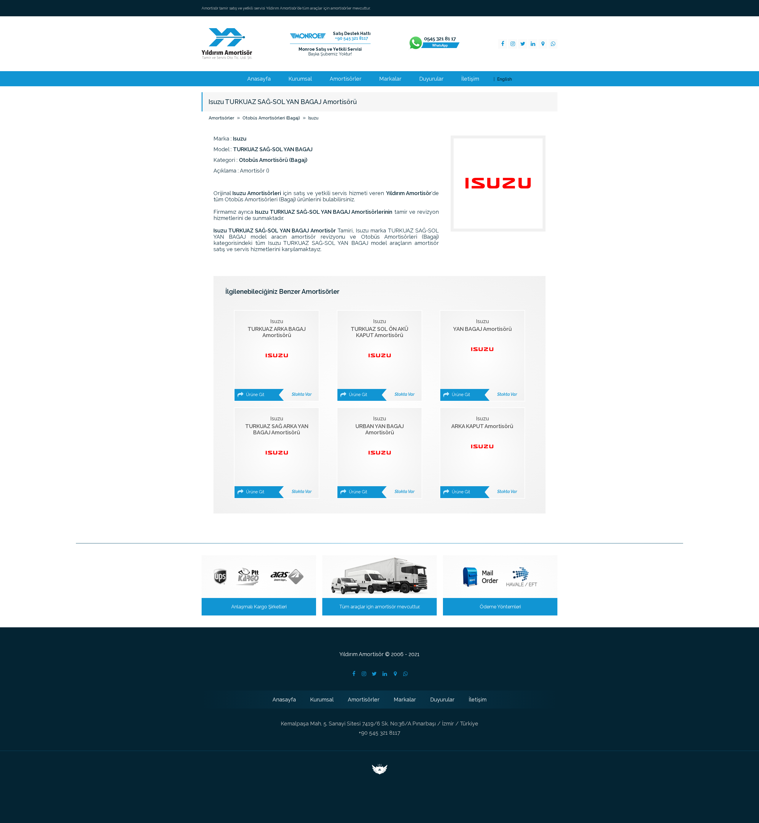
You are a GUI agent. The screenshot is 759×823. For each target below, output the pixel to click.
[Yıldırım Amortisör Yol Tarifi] (395, 674)
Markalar (390, 79)
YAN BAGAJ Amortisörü (484, 357)
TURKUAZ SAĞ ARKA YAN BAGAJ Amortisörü (278, 454)
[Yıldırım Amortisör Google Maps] (542, 44)
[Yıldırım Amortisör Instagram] (512, 44)
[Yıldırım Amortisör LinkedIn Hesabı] (384, 674)
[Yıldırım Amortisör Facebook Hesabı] (353, 674)
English (504, 79)
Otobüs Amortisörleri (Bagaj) (271, 117)
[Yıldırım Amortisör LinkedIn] (532, 44)
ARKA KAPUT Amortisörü (484, 454)
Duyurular (431, 79)
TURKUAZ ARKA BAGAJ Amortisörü (278, 357)
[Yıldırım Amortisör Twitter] (522, 44)
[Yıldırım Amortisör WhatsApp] (552, 44)
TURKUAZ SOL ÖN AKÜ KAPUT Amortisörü (381, 357)
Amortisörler (345, 79)
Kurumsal (300, 79)
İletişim (470, 79)
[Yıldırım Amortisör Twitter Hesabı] (374, 674)
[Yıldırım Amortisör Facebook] (502, 44)
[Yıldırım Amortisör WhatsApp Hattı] (434, 43)
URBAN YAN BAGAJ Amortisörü (381, 454)
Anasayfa (259, 79)
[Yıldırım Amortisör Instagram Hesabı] (364, 674)
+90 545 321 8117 (379, 733)
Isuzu (313, 117)
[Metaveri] (380, 772)
